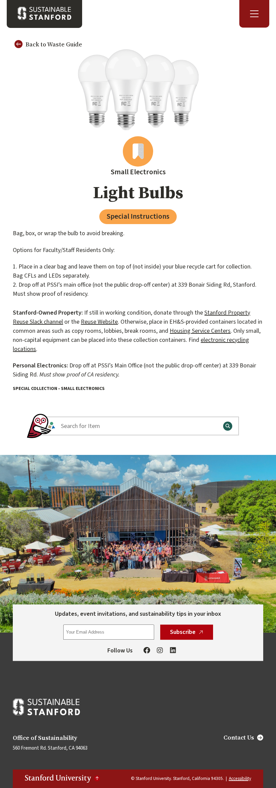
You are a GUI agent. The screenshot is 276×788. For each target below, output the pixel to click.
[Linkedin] (173, 651)
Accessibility (240, 778)
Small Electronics (83, 388)
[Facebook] (147, 651)
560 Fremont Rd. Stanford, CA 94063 (50, 748)
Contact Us (238, 738)
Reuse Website (99, 322)
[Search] (227, 426)
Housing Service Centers (200, 331)
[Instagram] (160, 651)
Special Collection (35, 388)
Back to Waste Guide (54, 44)
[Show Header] (254, 14)
